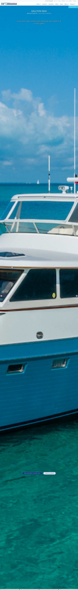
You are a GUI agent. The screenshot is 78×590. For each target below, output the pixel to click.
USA (55, 0)
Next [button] (77, 296)
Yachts (37, 4)
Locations (44, 4)
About (65, 4)
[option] (39, 295)
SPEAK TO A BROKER (49, 473)
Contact (72, 4)
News (61, 4)
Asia (67, 0)
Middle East (63, 0)
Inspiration (51, 4)
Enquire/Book (73, 6)
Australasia (74, 0)
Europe (59, 0)
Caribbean (70, 0)
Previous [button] (1, 296)
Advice (56, 4)
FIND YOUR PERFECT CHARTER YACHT (32, 473)
